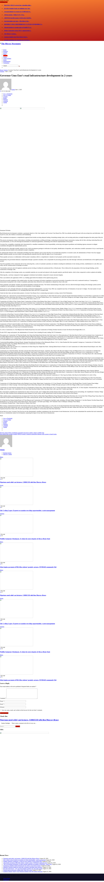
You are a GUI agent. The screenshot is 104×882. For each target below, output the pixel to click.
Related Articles (7, 453)
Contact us (6, 880)
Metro (1, 457)
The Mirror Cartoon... (10, 34)
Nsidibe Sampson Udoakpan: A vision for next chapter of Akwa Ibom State (25, 539)
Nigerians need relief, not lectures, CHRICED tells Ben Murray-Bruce (23, 482)
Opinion (5, 70)
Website (2, 707)
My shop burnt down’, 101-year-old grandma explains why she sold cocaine (22, 868)
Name (2, 701)
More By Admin (7, 454)
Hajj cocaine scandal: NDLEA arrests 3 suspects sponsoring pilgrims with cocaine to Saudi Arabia (28, 434)
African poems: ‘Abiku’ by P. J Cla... (14, 14)
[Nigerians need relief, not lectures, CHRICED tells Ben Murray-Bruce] (16, 476)
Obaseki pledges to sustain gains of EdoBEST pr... (17, 27)
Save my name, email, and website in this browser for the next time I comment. (22, 710)
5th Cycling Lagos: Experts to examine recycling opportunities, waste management (27, 510)
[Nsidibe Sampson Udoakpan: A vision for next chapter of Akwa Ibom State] (16, 532)
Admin (13, 89)
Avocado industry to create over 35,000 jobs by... (17, 11)
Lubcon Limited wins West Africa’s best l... (15, 37)
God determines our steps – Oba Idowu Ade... (16, 21)
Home (1, 70)
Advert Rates (6, 878)
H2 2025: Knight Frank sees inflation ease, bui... (16, 8)
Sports (1, 485)
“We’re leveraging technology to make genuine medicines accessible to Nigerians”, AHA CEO (27, 864)
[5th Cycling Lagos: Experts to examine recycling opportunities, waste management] (16, 504)
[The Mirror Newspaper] (10, 44)
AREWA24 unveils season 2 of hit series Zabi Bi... (17, 18)
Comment (3, 698)
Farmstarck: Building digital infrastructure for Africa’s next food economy (22, 865)
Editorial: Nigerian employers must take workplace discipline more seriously (22, 867)
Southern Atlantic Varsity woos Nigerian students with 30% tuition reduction (22, 871)
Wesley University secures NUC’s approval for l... (17, 30)
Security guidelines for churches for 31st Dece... (16, 40)
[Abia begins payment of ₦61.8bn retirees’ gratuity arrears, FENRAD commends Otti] (16, 561)
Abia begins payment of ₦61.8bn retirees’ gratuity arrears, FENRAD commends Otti (28, 567)
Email (2, 704)
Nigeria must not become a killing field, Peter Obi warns (17, 870)
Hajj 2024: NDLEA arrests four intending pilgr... (17, 5)
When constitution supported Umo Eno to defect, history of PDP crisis (22, 432)
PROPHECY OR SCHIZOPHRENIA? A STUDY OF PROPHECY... (22, 24)
